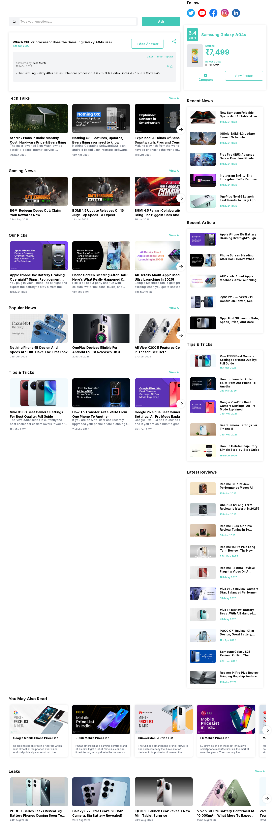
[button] (161, 21)
